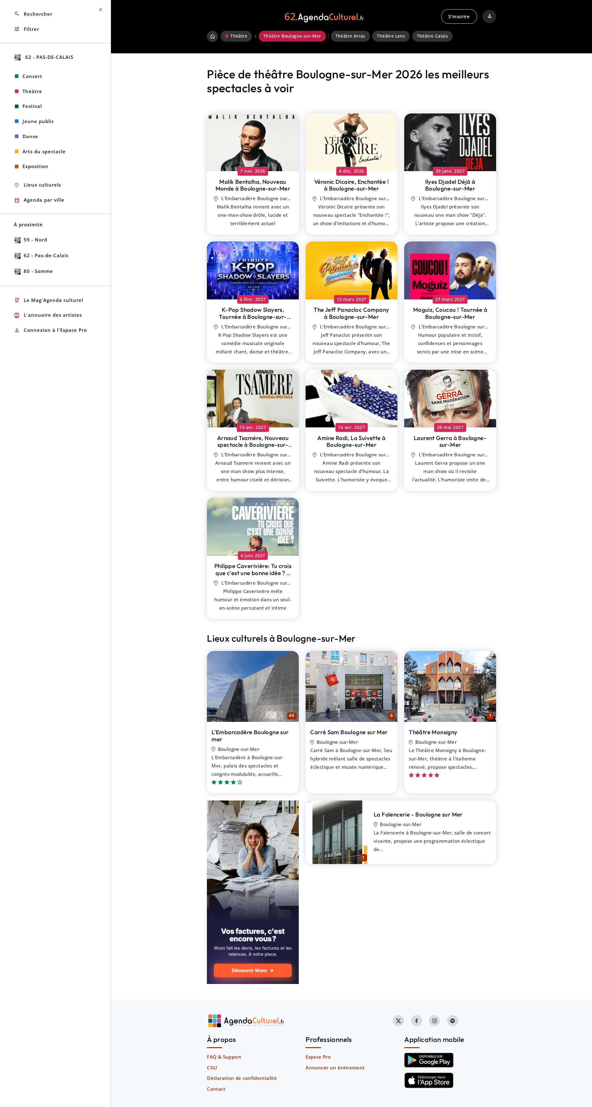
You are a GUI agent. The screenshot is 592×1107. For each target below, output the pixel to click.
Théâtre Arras (350, 36)
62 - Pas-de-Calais (48, 57)
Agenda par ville (39, 200)
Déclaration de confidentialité (242, 1078)
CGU (212, 1067)
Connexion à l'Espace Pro (50, 330)
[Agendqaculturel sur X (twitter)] (398, 1020)
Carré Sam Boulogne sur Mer (349, 732)
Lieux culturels (37, 185)
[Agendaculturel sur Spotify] (452, 1020)
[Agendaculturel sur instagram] (434, 1020)
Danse (30, 136)
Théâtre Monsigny (433, 732)
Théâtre (32, 91)
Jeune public (38, 121)
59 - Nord (35, 240)
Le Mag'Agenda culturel (48, 300)
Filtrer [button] (26, 29)
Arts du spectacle (44, 151)
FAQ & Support (224, 1057)
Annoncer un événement (335, 1067)
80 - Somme (38, 271)
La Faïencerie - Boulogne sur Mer (418, 814)
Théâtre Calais (432, 36)
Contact (216, 1089)
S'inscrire (459, 16)
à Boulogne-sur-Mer (253, 185)
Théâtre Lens (391, 36)
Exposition (35, 166)
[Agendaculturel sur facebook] (416, 1020)
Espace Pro (318, 1057)
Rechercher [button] (33, 14)
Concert (32, 76)
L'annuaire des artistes (48, 315)
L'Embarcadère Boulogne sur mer (250, 735)
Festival (32, 106)
